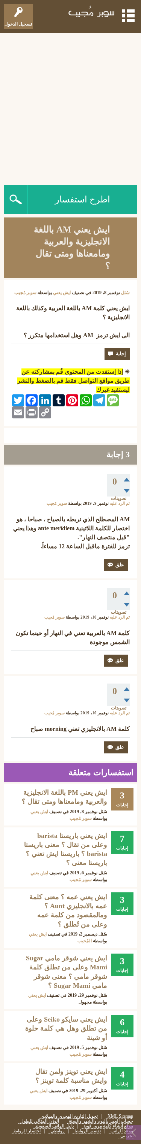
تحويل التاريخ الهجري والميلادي (69, 1116)
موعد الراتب (122, 1131)
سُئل (125, 292)
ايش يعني (62, 292)
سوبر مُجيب (81, 818)
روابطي (57, 1131)
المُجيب (84, 940)
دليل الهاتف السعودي (54, 1126)
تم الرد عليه (120, 503)
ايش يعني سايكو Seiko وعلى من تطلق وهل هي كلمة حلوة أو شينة (66, 1028)
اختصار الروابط (27, 1131)
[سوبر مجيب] (91, 13)
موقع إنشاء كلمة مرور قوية (108, 1126)
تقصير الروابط (87, 1131)
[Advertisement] (70, 107)
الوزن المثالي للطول (39, 1121)
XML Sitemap (120, 1116)
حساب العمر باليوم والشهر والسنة (101, 1121)
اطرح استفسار (82, 199)
